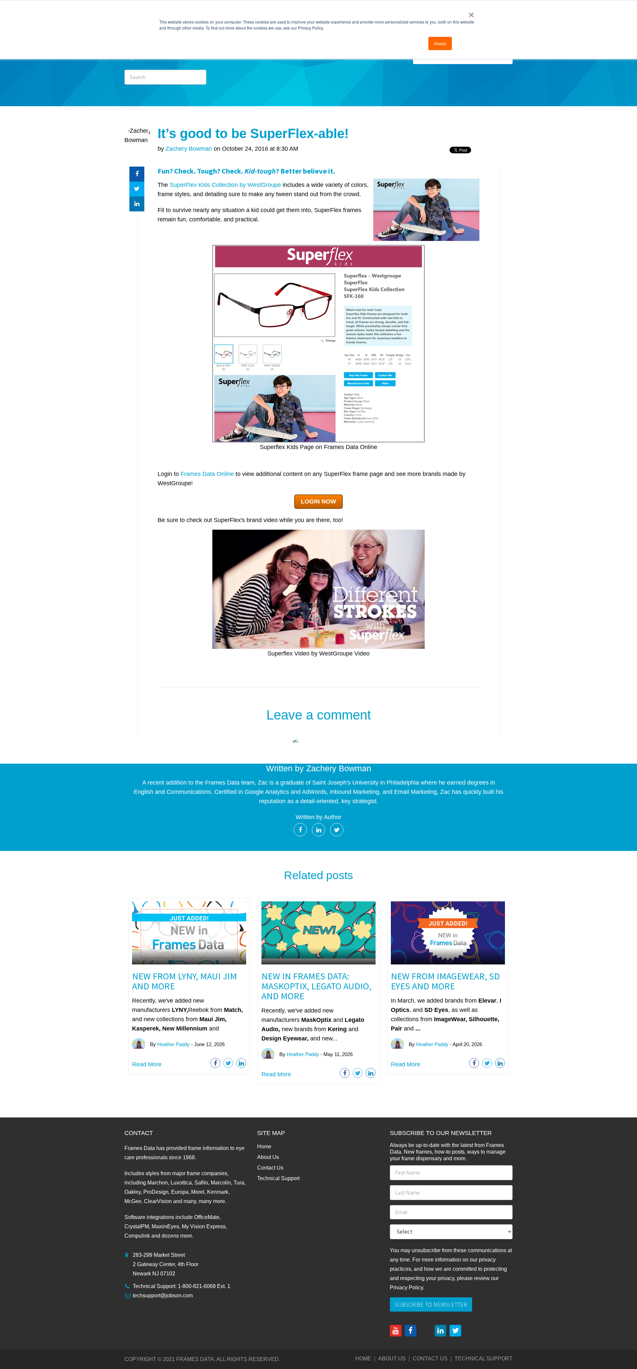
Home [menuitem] (264, 1146)
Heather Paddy (173, 1044)
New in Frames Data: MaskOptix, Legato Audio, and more (316, 986)
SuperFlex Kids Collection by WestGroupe (225, 185)
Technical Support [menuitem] (278, 1178)
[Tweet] (136, 189)
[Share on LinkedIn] (136, 203)
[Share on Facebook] (136, 174)
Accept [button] (440, 43)
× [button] (471, 13)
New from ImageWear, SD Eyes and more (445, 981)
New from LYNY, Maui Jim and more (184, 981)
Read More (147, 1064)
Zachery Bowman (189, 148)
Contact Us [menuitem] (270, 1168)
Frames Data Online (207, 474)
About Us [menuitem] (268, 1157)
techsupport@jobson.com (163, 1295)
